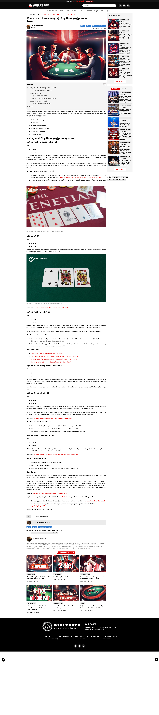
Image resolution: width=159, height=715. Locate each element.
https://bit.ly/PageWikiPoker (39, 506)
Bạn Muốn (79, 1)
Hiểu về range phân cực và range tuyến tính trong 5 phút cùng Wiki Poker (80, 177)
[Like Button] (28, 516)
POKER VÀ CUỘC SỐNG (106, 11)
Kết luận (31, 107)
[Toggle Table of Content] (103, 84)
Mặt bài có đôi (36, 93)
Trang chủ (29, 14)
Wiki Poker (65, 497)
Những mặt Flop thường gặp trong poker (42, 88)
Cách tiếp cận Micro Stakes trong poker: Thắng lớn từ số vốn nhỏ (51, 493)
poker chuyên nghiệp (119, 179)
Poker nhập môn (64, 636)
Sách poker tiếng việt (111, 636)
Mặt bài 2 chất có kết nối (39, 101)
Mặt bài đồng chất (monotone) (41, 103)
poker (109, 179)
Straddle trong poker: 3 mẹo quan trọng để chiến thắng (46, 353)
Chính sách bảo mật (79, 639)
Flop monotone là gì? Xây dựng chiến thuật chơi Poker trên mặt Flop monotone (55, 454)
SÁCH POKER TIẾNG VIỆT (91, 11)
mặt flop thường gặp (52, 533)
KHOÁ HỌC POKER (65, 11)
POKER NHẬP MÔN (52, 11)
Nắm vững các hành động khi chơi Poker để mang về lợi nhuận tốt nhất (51, 362)
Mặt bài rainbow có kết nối (40, 96)
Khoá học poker (95, 636)
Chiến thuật (116, 177)
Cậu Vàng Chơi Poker (37, 25)
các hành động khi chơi (37, 533)
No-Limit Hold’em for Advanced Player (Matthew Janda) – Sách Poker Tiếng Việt (54, 359)
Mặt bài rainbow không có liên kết (42, 90)
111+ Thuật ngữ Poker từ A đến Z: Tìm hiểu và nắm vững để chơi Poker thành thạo (54, 356)
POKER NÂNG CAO (77, 11)
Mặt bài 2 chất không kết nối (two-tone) (44, 98)
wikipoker (124, 177)
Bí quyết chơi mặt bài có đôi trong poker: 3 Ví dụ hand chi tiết (50, 308)
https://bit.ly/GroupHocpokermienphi (94, 501)
